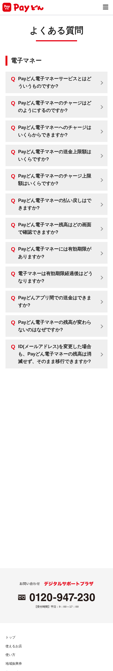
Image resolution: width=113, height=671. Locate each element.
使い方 (10, 655)
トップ (10, 637)
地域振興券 (13, 663)
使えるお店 (13, 646)
